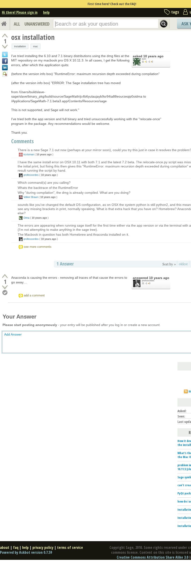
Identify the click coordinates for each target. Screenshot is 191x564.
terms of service (70, 547)
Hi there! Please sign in (20, 12)
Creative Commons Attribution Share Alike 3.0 (152, 557)
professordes (31, 174)
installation (20, 46)
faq (15, 547)
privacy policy (42, 547)
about (4, 547)
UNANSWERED (37, 24)
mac (35, 46)
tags (175, 12)
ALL (17, 24)
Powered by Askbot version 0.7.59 (26, 552)
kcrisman (29, 154)
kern (144, 59)
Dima (26, 217)
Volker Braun (31, 197)
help (46, 12)
